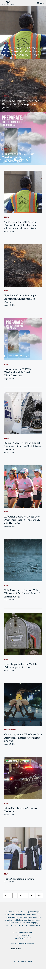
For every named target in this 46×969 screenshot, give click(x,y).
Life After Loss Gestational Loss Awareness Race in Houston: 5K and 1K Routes (22, 520)
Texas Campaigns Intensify (19, 879)
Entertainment (10, 730)
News (6, 874)
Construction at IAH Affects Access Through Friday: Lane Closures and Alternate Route (20, 51)
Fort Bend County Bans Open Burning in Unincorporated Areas (20, 104)
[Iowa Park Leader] (8, 3)
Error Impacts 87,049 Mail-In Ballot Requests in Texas (20, 665)
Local (6, 43)
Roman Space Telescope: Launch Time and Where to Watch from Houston (22, 446)
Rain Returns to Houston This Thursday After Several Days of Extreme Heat (21, 593)
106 (31, 895)
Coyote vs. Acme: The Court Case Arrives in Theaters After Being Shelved (23, 738)
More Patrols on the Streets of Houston (21, 809)
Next (39, 895)
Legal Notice (16, 949)
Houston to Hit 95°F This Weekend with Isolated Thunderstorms (18, 157)
